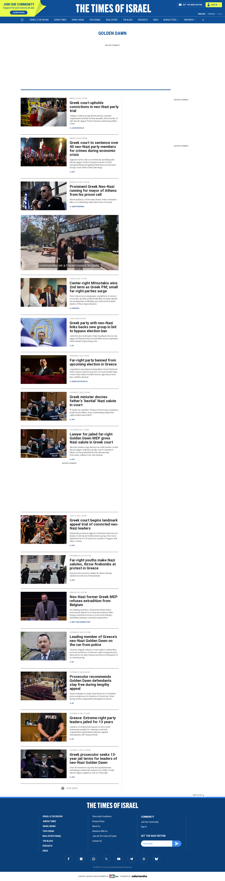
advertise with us (100, 831)
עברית (219, 14)
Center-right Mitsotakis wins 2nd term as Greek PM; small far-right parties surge (94, 287)
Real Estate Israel (52, 836)
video (45, 851)
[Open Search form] (203, 20)
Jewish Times (60, 20)
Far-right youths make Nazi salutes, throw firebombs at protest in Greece (93, 564)
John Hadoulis (78, 128)
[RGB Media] (114, 876)
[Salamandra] (139, 876)
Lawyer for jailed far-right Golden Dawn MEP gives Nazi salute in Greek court (91, 438)
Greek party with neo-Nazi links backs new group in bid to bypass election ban (93, 327)
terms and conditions (102, 816)
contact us (97, 841)
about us (96, 826)
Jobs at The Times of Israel (104, 836)
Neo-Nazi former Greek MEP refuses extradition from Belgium (94, 601)
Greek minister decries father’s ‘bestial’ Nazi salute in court (93, 401)
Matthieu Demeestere (81, 622)
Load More (72, 788)
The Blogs (128, 20)
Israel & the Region (39, 20)
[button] (214, 4)
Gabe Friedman (78, 206)
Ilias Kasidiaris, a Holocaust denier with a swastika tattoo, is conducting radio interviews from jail (93, 200)
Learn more (19, 13)
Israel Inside (78, 20)
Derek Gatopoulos (80, 381)
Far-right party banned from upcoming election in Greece (93, 362)
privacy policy (98, 821)
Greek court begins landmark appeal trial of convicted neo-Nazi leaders (94, 524)
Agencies (75, 308)
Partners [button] (188, 20)
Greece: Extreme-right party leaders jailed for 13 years (93, 720)
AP (73, 345)
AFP (73, 172)
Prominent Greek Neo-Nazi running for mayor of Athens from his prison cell (93, 190)
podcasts (47, 846)
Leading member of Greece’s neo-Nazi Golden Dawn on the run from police (93, 641)
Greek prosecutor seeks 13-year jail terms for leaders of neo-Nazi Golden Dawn (93, 758)
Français (211, 14)
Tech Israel (95, 20)
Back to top (197, 795)
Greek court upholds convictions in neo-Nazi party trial (94, 107)
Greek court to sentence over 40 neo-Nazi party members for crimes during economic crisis (94, 149)
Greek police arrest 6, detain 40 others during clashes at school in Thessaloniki (91, 574)
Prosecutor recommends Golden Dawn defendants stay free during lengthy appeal (90, 682)
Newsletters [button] (169, 20)
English (201, 14)
